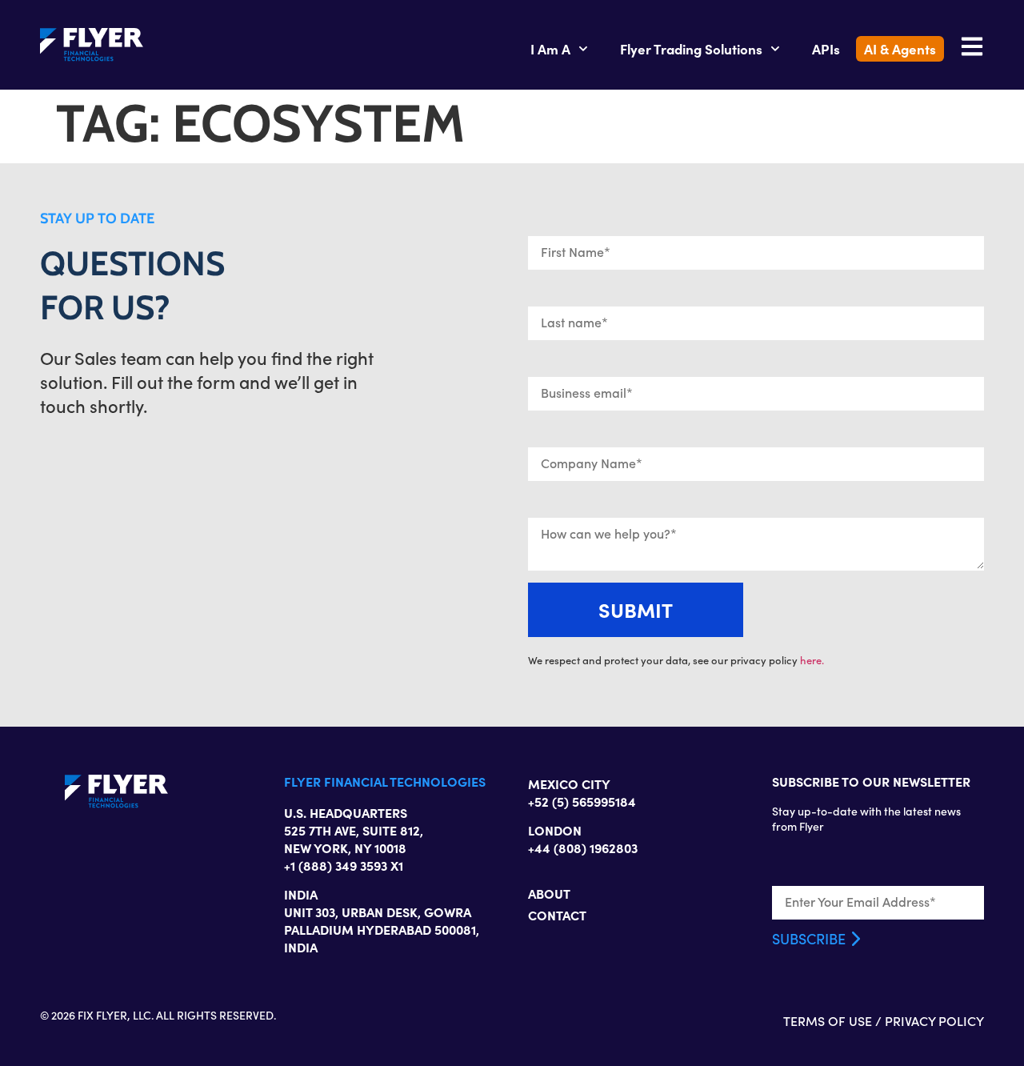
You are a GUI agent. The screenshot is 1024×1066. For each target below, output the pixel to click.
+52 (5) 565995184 (582, 801)
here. (812, 660)
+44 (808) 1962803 (583, 847)
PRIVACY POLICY (934, 1020)
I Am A (550, 48)
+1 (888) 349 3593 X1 (343, 865)
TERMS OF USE (827, 1020)
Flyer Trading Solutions (691, 48)
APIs (826, 48)
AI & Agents (900, 48)
